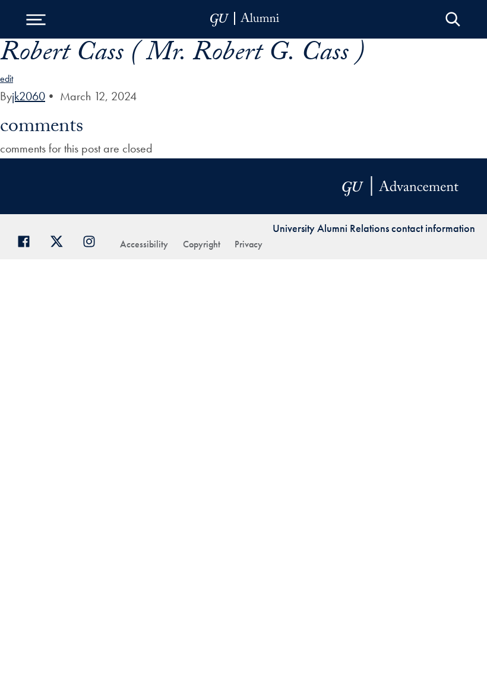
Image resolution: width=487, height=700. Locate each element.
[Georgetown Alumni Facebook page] (28, 240)
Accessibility (144, 244)
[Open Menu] (35, 19)
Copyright (201, 244)
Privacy (249, 244)
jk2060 (28, 96)
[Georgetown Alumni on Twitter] (61, 240)
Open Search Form (453, 19)
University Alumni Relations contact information (374, 228)
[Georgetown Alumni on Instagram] (93, 240)
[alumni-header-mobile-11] (245, 19)
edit (6, 78)
